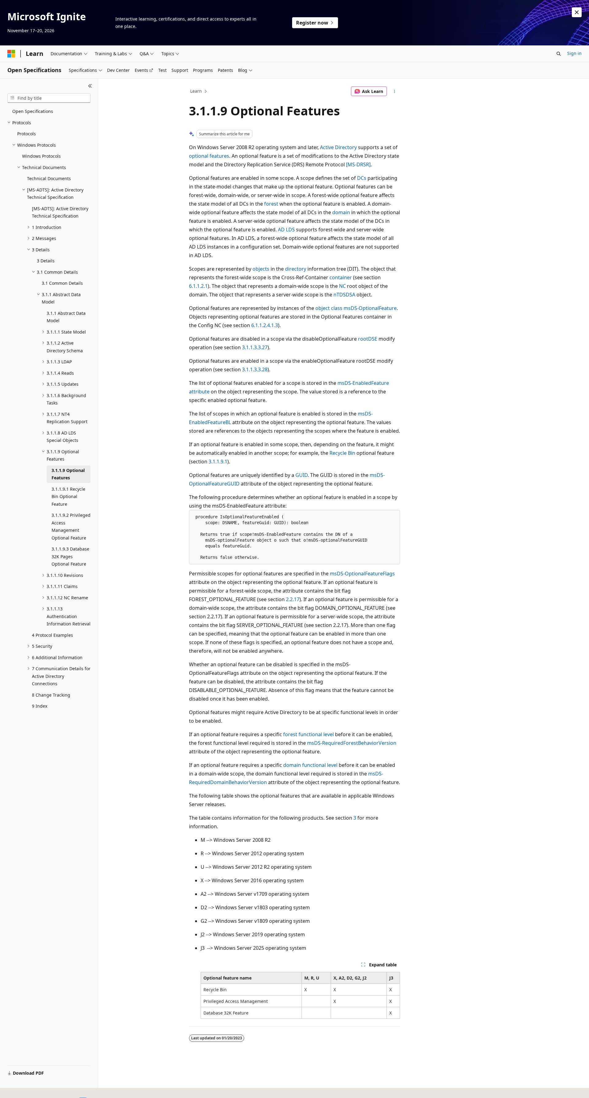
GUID (301, 475)
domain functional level (310, 765)
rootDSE (367, 338)
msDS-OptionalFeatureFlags (362, 573)
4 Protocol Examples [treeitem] (52, 635)
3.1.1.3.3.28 (255, 369)
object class (328, 308)
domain (341, 212)
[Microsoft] (11, 54)
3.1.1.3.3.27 (255, 347)
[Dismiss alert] (577, 12)
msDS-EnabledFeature (363, 383)
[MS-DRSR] (358, 164)
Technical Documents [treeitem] (49, 178)
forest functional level (308, 734)
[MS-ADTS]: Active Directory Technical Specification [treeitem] (60, 212)
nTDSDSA (344, 294)
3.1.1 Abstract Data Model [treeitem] (66, 317)
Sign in (574, 53)
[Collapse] (90, 86)
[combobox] (48, 98)
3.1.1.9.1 (218, 461)
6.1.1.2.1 (198, 286)
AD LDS (286, 229)
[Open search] (558, 53)
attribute (199, 391)
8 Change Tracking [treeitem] (51, 695)
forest (271, 203)
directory (295, 268)
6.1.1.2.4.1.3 (264, 325)
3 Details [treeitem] (46, 261)
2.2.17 (292, 599)
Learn (196, 91)
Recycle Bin (342, 453)
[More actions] (394, 91)
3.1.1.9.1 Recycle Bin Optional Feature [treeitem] (68, 496)
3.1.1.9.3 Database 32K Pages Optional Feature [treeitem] (70, 556)
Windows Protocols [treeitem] (41, 156)
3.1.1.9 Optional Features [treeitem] (68, 474)
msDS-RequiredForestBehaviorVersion (351, 743)
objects (260, 268)
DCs (361, 178)
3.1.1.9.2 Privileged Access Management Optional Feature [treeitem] (71, 526)
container (340, 277)
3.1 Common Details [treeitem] (62, 283)
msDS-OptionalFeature (370, 308)
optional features (209, 156)
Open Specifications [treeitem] (32, 111)
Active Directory (338, 147)
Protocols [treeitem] (26, 134)
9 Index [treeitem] (39, 706)
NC (342, 286)
